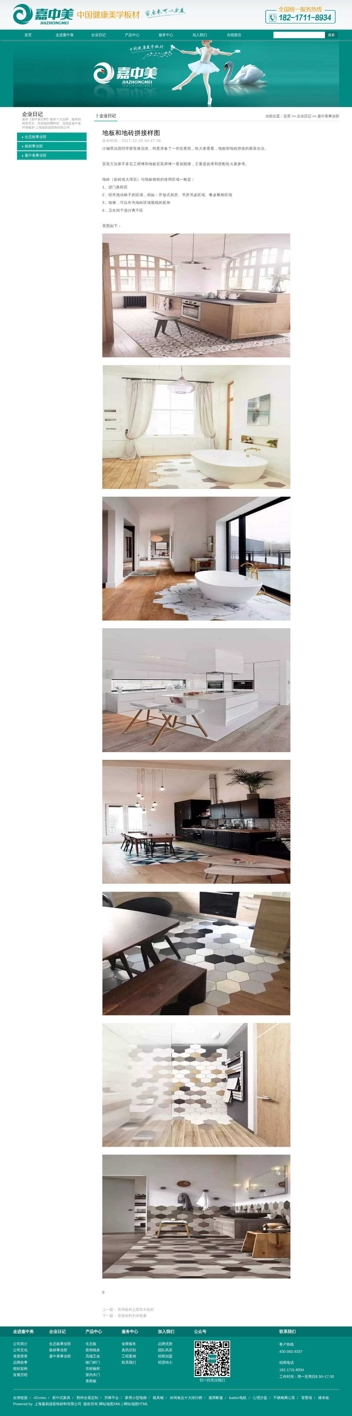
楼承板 (323, 1398)
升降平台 (111, 1398)
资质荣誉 (20, 1356)
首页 (28, 35)
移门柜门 (93, 1362)
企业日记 (98, 35)
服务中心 (166, 35)
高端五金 (93, 1356)
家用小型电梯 (136, 1398)
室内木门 (93, 1375)
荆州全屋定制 (87, 1398)
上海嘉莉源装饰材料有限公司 (58, 1404)
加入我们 (199, 35)
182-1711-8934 (291, 1370)
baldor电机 (238, 1398)
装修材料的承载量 (132, 1316)
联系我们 (129, 1362)
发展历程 (20, 1375)
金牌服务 (129, 1344)
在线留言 (234, 35)
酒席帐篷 (215, 1398)
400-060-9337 (291, 1351)
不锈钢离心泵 (284, 1398)
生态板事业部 (35, 137)
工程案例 (129, 1356)
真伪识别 (129, 1350)
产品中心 (132, 35)
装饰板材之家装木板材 (136, 1309)
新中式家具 (61, 1398)
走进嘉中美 (65, 35)
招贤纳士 (165, 1362)
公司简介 (20, 1344)
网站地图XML (110, 1404)
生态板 (91, 1344)
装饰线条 (93, 1350)
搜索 (331, 35)
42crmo (40, 1398)
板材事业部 (34, 146)
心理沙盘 (260, 1398)
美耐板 (91, 1381)
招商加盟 (165, 1356)
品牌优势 (165, 1344)
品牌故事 (20, 1362)
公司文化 (20, 1350)
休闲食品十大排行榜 (186, 1398)
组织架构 (20, 1368)
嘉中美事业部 (35, 155)
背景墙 (306, 1398)
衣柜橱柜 (93, 1368)
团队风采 (165, 1350)
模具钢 (158, 1398)
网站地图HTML (136, 1404)
